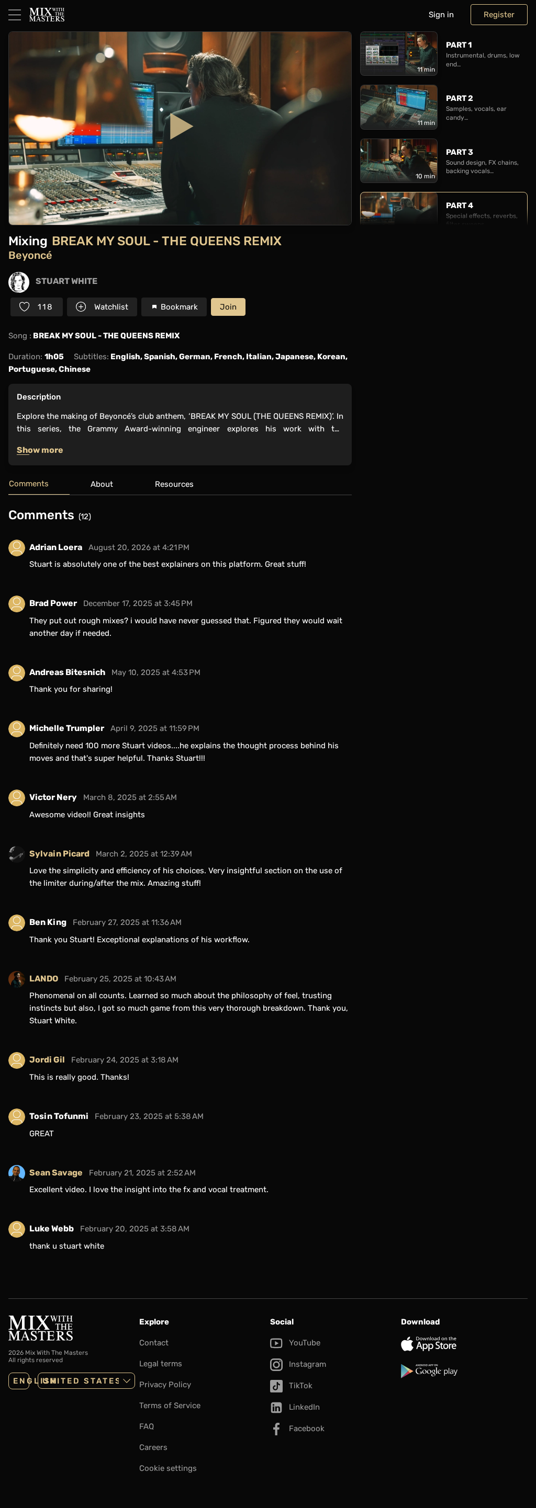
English (21, 1381)
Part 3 (459, 152)
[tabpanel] (180, 886)
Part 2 (459, 98)
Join (228, 307)
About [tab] (102, 484)
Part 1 (459, 45)
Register (499, 14)
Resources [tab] (174, 484)
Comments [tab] (29, 483)
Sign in (441, 14)
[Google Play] (464, 1371)
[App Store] (464, 1343)
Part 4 (459, 205)
